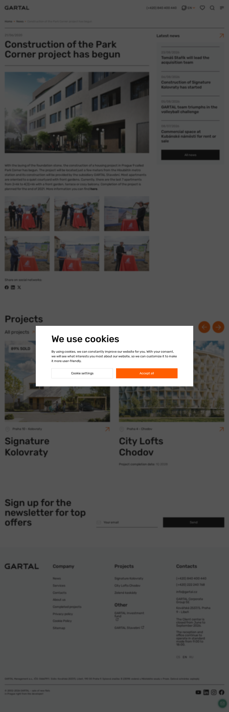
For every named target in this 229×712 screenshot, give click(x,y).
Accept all (147, 373)
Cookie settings (82, 373)
